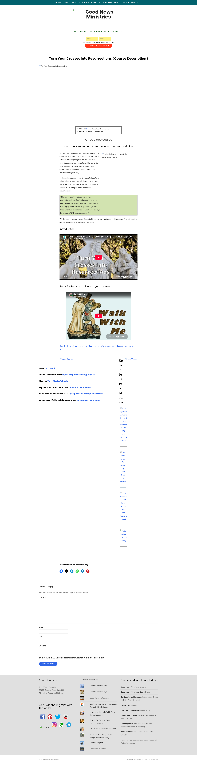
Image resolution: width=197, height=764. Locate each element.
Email (41, 637)
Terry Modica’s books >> (59, 381)
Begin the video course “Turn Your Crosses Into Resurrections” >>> (97, 348)
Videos (84, 3)
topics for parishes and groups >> (78, 374)
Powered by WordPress (133, 760)
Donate (134, 3)
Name (41, 628)
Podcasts (74, 3)
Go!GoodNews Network (130, 697)
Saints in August (96, 743)
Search (126, 3)
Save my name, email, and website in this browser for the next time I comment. (71, 658)
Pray (65, 3)
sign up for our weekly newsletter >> (86, 393)
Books (57, 3)
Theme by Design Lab (151, 760)
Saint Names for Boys (98, 692)
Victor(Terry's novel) (123, 537)
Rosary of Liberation (98, 749)
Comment (43, 597)
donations (52, 680)
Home (88, 129)
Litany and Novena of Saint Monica (103, 728)
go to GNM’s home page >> (90, 400)
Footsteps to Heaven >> (80, 387)
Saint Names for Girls (98, 686)
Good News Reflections (99, 698)
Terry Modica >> (52, 368)
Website (42, 646)
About (117, 3)
